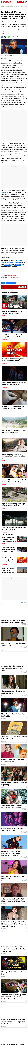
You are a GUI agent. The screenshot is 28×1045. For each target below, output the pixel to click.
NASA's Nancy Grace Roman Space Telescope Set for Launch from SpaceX (9, 571)
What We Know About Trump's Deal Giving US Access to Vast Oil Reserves (13, 336)
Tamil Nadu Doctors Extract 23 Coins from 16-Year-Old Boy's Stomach (13, 407)
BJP (2, 192)
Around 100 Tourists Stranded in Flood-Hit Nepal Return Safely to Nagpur (14, 481)
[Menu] (26, 2)
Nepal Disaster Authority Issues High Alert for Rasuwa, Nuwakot (13, 505)
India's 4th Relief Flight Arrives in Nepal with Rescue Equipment (14, 529)
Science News (5, 574)
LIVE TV (21, 2)
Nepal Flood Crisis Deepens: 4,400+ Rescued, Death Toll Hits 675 (12, 312)
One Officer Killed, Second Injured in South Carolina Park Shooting (13, 360)
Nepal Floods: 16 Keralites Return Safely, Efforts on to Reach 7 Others (14, 431)
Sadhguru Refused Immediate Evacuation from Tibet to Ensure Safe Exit (13, 456)
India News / (8, 6)
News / (2, 6)
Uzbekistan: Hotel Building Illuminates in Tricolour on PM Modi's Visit (14, 384)
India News (3, 34)
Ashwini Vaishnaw (11, 283)
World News (4, 315)
